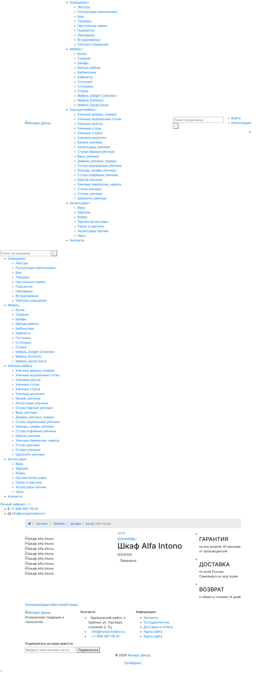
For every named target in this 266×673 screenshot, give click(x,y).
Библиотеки (87, 72)
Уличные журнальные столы (99, 119)
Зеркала (84, 212)
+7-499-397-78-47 (24, 509)
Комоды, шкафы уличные (97, 170)
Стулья (83, 91)
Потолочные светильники (97, 12)
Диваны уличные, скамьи (97, 161)
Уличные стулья (90, 133)
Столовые (85, 86)
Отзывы (72, 605)
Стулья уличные (90, 194)
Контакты (77, 240)
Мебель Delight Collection (97, 96)
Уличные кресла (90, 124)
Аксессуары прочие (93, 231)
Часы (81, 235)
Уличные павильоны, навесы (99, 184)
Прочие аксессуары (93, 221)
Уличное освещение (93, 44)
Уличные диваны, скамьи (97, 114)
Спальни (84, 58)
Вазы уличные (88, 156)
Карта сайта (153, 632)
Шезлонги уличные (92, 198)
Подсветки (86, 30)
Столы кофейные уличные (98, 175)
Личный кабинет (12, 504)
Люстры (84, 7)
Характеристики (53, 605)
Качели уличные (90, 142)
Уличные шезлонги (92, 138)
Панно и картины (91, 226)
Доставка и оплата (158, 627)
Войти (236, 118)
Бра (80, 16)
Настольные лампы (92, 26)
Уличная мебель (82, 110)
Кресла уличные (90, 180)
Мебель (75, 49)
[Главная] (29, 523)
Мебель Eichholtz (91, 100)
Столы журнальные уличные (100, 166)
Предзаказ (128, 560)
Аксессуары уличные (94, 147)
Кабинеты (85, 77)
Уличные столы (89, 128)
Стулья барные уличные (96, 152)
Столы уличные (89, 189)
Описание (32, 605)
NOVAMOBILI (126, 539)
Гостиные (85, 82)
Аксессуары (79, 203)
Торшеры (85, 21)
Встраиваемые (89, 40)
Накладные (86, 35)
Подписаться (88, 650)
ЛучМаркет (133, 663)
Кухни (82, 54)
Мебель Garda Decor (93, 105)
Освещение (78, 2)
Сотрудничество (156, 622)
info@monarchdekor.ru (28, 513)
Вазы (81, 207)
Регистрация (241, 123)
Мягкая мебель (89, 68)
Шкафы (83, 63)
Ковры (82, 217)
